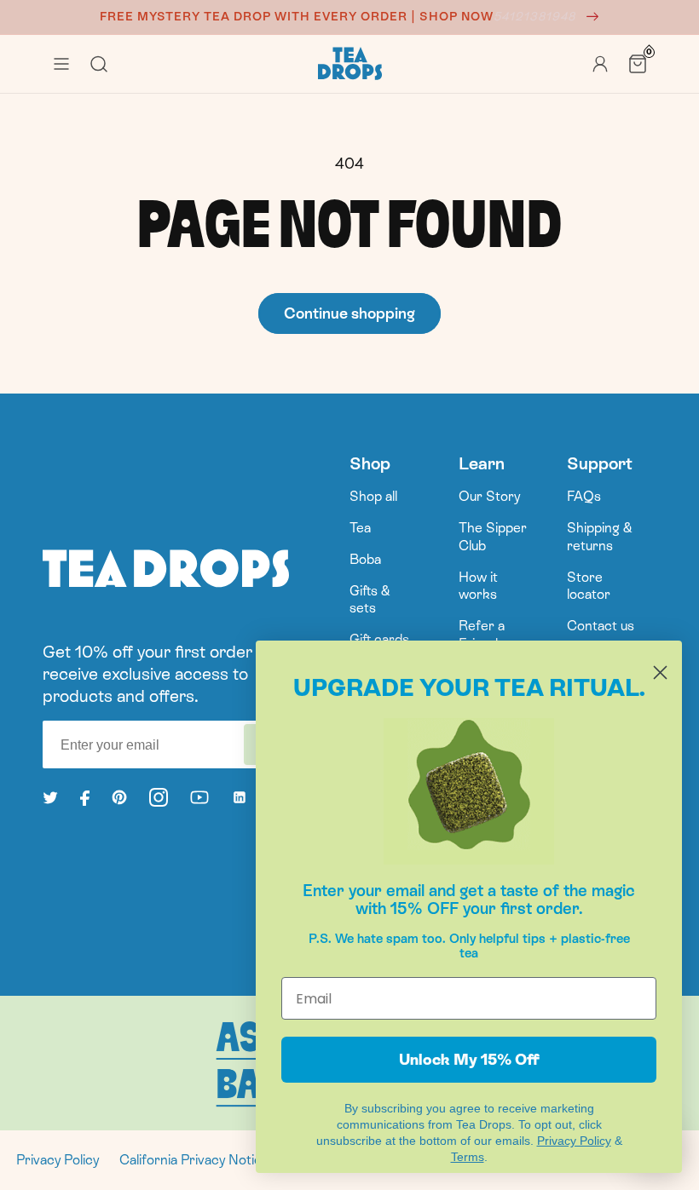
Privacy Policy (57, 1160)
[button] (61, 64)
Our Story (489, 496)
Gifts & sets (370, 600)
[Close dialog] (660, 672)
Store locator (588, 586)
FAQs (584, 496)
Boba (365, 559)
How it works (478, 586)
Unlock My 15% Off (469, 1059)
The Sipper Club (493, 537)
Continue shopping (349, 313)
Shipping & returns (600, 537)
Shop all (373, 496)
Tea (360, 528)
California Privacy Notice (194, 1160)
